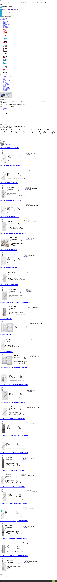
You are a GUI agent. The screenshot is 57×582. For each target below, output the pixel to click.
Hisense (7, 126)
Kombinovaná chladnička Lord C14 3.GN (12, 470)
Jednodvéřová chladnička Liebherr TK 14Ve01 (13, 367)
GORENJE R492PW (6, 319)
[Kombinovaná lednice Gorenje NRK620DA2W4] (2, 558)
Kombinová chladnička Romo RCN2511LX (12, 419)
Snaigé (24, 126)
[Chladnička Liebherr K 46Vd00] (2, 150)
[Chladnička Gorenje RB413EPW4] (2, 167)
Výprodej (4, 74)
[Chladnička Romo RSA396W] (2, 269)
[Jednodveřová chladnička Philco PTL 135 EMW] (2, 387)
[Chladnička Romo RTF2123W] (2, 287)
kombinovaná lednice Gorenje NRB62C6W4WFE (14, 503)
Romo (21, 126)
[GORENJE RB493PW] (2, 354)
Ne (32, 132)
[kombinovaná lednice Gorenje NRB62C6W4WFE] (2, 505)
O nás (4, 25)
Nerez (24, 132)
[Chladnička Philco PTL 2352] (2, 252)
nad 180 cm (16, 133)
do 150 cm (15, 131)
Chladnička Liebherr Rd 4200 (9, 183)
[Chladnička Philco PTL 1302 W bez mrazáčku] (2, 235)
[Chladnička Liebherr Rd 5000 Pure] (2, 202)
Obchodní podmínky (7, 24)
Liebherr (10, 126)
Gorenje (3, 126)
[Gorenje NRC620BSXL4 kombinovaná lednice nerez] (2, 304)
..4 (2, 145)
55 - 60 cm (53, 132)
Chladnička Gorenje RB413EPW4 (10, 165)
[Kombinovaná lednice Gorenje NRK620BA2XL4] (2, 540)
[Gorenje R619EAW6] (2, 336)
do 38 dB (43, 131)
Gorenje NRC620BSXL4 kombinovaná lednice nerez (15, 302)
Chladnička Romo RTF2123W (9, 285)
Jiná (23, 134)
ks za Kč (2, 19)
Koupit (27, 154)
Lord (14, 126)
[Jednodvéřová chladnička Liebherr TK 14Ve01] (2, 369)
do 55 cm (52, 131)
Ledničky (4, 109)
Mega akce (11, 74)
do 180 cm (15, 132)
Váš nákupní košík (3, 18)
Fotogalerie (5, 26)
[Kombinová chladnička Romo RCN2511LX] (2, 421)
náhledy (6, 144)
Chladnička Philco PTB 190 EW (9, 217)
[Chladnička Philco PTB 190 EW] (2, 219)
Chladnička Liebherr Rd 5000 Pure (10, 200)
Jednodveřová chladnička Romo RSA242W (12, 402)
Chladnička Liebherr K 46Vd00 (9, 148)
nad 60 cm (52, 133)
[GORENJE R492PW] (2, 321)
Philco (17, 126)
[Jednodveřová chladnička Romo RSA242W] (2, 404)
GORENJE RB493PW (6, 352)
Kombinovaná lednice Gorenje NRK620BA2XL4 (14, 538)
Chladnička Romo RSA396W (8, 267)
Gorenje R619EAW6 (6, 334)
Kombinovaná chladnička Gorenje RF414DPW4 (14, 435)
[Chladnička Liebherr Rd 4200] (2, 185)
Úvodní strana (5, 21)
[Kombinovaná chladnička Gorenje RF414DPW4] (2, 437)
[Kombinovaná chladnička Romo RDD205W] (2, 489)
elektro (5, 108)
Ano (33, 131)
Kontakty (5, 22)
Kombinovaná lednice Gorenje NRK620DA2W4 (14, 556)
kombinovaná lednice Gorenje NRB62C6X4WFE (14, 521)
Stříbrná (24, 133)
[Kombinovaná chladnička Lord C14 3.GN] (2, 472)
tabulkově (9, 144)
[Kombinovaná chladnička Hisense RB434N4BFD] (2, 455)
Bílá (23, 131)
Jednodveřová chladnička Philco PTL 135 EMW (14, 385)
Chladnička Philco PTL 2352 (8, 250)
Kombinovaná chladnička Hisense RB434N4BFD (14, 453)
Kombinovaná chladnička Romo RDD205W (12, 487)
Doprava (4, 23)
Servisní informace (6, 27)
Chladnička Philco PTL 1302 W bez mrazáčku (13, 233)
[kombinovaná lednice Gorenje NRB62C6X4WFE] (2, 523)
